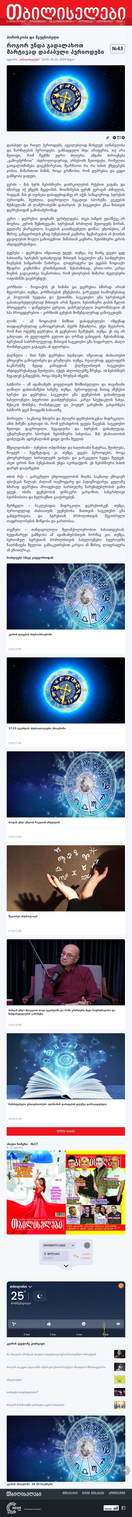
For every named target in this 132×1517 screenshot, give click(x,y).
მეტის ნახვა (66, 1131)
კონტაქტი (117, 1493)
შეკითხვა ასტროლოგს (22, 916)
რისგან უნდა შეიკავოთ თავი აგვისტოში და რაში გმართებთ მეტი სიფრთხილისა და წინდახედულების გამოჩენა (61, 1012)
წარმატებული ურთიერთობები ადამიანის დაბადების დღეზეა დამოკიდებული (57, 1104)
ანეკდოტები (14, 1379)
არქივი (118, 29)
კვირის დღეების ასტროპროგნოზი (30, 634)
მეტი (119, 21)
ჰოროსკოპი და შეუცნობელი (33, 37)
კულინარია (105, 21)
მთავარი (70, 1493)
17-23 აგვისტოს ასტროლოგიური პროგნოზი (37, 728)
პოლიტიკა (85, 21)
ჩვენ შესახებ (93, 1493)
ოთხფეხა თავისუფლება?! (22, 1392)
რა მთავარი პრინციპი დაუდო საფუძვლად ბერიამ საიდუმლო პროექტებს (51, 1354)
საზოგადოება (16, 21)
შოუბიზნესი (37, 21)
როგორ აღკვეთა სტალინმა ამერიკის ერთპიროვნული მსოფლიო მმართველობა (56, 1367)
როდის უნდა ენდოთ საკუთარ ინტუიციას (34, 822)
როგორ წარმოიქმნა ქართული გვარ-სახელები (35, 1405)
